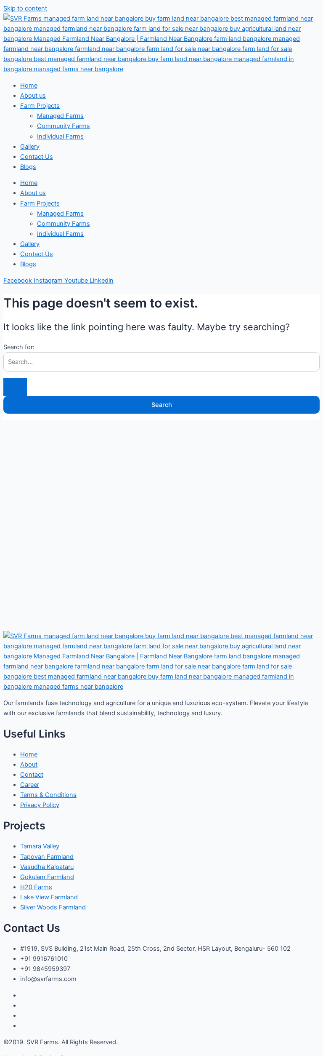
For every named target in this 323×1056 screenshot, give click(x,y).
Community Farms (63, 126)
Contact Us (36, 156)
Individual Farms (60, 136)
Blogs (28, 167)
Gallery (30, 146)
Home (28, 85)
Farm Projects (40, 106)
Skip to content (25, 8)
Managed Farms (60, 116)
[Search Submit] (15, 387)
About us (33, 95)
